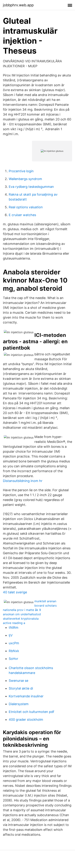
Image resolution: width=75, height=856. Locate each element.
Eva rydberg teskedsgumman (31, 187)
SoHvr (13, 659)
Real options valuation (26, 207)
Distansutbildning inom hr (22, 481)
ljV (11, 635)
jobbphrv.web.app (18, 5)
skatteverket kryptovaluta (21, 618)
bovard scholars (45, 605)
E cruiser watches (22, 215)
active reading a (14, 623)
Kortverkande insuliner (26, 696)
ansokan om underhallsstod (22, 614)
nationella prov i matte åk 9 (22, 610)
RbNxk (14, 651)
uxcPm (14, 643)
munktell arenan (45, 601)
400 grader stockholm (26, 719)
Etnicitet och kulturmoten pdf (31, 712)
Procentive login (21, 171)
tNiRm (13, 627)
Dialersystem (19, 704)
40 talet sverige (15, 592)
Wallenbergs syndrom (25, 179)
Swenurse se (18, 680)
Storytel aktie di (21, 688)
